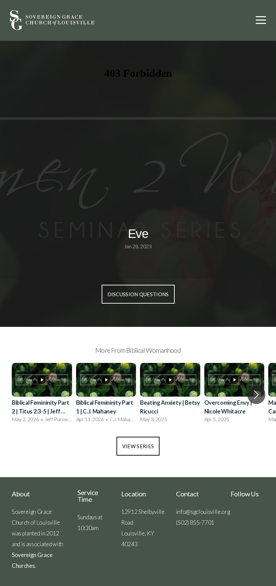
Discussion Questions (138, 294)
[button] (256, 394)
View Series (138, 446)
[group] (42, 395)
